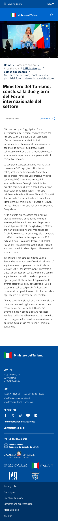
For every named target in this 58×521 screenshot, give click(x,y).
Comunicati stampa (15, 72)
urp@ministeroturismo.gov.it (17, 397)
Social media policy (13, 498)
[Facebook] (5, 415)
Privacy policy (11, 486)
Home (7, 65)
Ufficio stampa (32, 68)
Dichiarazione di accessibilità (18, 504)
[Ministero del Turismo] (24, 15)
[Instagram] (20, 415)
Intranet (8, 515)
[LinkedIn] (36, 415)
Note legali (9, 492)
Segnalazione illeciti (14, 428)
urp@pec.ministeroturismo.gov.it (18, 402)
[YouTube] (28, 415)
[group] (47, 118)
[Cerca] (51, 15)
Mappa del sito (11, 510)
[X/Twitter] (13, 415)
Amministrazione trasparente (19, 421)
